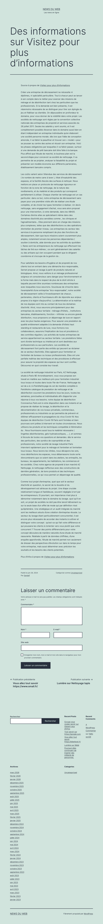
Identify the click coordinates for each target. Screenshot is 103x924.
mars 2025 (14, 814)
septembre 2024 (17, 834)
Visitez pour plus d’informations (55, 85)
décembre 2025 (17, 783)
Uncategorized (76, 573)
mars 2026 (14, 772)
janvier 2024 (15, 858)
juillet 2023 (14, 879)
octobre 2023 (16, 869)
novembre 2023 (17, 865)
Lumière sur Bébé (71, 745)
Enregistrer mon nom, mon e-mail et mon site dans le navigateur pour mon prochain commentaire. (52, 656)
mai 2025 (14, 807)
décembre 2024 (17, 824)
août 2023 (14, 875)
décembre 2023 (17, 862)
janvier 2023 (15, 900)
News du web (51, 9)
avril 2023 (14, 889)
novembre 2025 (17, 786)
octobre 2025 (16, 790)
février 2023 (15, 896)
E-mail (56, 629)
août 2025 (14, 797)
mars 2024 (14, 851)
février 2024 (15, 855)
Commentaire (27, 604)
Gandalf (27, 575)
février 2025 (15, 817)
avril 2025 (14, 810)
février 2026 (15, 776)
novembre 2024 (17, 827)
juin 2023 (14, 882)
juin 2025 (14, 803)
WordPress (88, 914)
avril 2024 (14, 848)
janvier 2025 (15, 821)
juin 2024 (14, 841)
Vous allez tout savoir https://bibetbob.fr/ (72, 739)
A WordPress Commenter (91, 728)
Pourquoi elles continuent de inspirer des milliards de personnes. (70, 753)
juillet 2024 (14, 838)
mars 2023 (14, 893)
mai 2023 (14, 886)
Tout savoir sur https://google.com (72, 733)
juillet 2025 (14, 800)
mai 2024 (14, 845)
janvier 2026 (15, 779)
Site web (24, 642)
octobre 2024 (16, 831)
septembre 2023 (17, 872)
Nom (23, 629)
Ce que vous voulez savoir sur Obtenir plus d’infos (71, 725)
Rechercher (15, 717)
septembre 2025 (17, 793)
